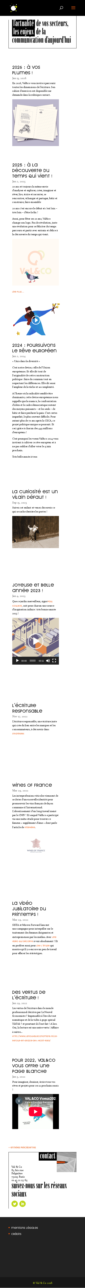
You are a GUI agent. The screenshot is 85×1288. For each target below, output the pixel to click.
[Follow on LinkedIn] (22, 1204)
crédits (16, 1233)
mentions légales (24, 1227)
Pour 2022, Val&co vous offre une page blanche (33, 1064)
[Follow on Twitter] (14, 1204)
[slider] (33, 661)
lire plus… (18, 291)
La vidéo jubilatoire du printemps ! (29, 907)
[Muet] (48, 661)
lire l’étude (43, 945)
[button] (35, 641)
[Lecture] (17, 661)
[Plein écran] (54, 661)
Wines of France (32, 784)
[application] (35, 641)
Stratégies (18, 733)
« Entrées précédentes (22, 1147)
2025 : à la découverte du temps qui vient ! (32, 169)
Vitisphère (30, 826)
